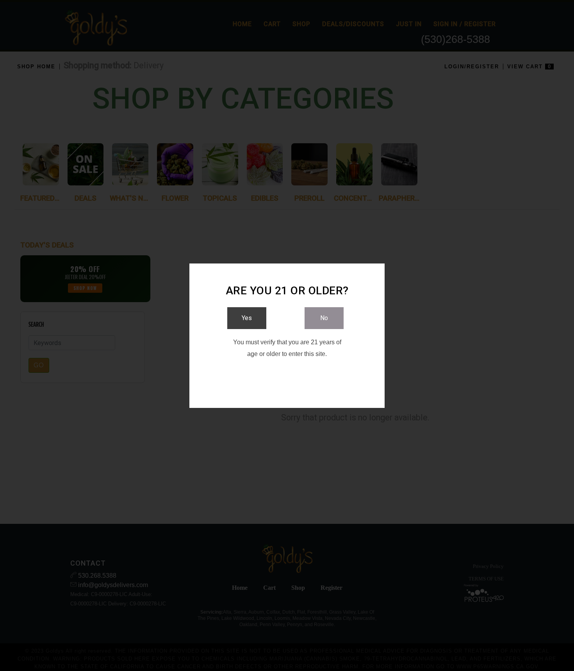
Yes (247, 318)
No (324, 318)
